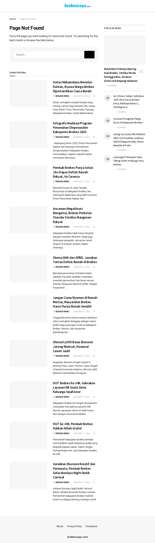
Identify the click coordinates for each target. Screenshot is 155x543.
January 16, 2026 (81, 137)
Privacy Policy (74, 526)
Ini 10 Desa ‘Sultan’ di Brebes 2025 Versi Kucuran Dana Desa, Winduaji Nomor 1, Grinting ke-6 (128, 101)
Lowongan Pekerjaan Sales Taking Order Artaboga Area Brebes (128, 160)
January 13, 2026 (81, 181)
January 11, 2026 (81, 433)
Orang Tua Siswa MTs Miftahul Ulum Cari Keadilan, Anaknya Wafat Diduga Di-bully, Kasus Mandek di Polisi (129, 139)
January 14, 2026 (81, 267)
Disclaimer (91, 526)
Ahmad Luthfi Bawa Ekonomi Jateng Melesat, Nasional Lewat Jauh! (73, 346)
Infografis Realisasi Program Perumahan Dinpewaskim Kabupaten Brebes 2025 (72, 127)
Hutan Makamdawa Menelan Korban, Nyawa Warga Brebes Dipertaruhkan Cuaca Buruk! (73, 86)
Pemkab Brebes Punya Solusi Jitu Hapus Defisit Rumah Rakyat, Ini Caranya (73, 172)
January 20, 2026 (81, 96)
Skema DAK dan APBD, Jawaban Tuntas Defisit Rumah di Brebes (75, 259)
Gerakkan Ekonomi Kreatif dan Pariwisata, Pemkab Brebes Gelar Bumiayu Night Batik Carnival (74, 470)
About (60, 526)
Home (12, 19)
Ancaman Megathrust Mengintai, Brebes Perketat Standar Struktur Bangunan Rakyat (72, 215)
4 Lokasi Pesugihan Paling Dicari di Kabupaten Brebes (128, 120)
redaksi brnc (62, 96)
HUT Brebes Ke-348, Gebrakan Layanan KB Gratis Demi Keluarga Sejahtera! (74, 387)
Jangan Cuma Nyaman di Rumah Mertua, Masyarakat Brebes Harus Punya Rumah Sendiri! (75, 302)
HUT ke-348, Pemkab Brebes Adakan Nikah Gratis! (73, 426)
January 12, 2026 (81, 397)
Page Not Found (28, 19)
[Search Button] (89, 54)
